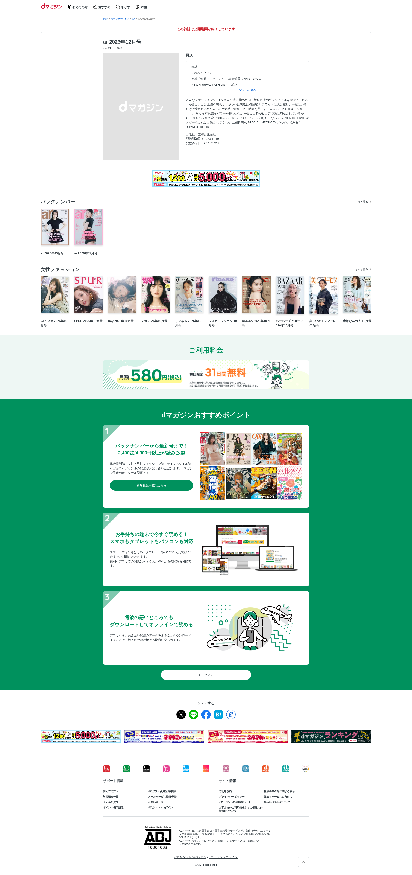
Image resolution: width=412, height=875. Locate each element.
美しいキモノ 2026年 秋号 (322, 323)
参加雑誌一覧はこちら (152, 485)
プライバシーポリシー (232, 796)
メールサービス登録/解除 (162, 796)
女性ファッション (120, 19)
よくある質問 (110, 802)
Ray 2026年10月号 (121, 321)
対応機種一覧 (110, 796)
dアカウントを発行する (190, 857)
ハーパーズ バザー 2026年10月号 (289, 323)
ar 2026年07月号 (85, 253)
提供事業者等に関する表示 (279, 791)
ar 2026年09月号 (52, 253)
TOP (105, 19)
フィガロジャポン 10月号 (223, 323)
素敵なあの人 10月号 (357, 321)
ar (133, 19)
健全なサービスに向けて (278, 796)
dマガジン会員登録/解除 (162, 791)
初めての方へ (110, 791)
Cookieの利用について (277, 802)
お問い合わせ (156, 802)
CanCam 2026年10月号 (54, 323)
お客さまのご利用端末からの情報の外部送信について (241, 809)
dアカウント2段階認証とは (234, 802)
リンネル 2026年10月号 (188, 323)
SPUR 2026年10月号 (88, 321)
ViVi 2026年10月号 (154, 321)
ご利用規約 (225, 791)
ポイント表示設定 (113, 807)
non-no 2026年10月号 (256, 323)
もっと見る (361, 201)
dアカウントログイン (160, 807)
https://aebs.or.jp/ (191, 844)
